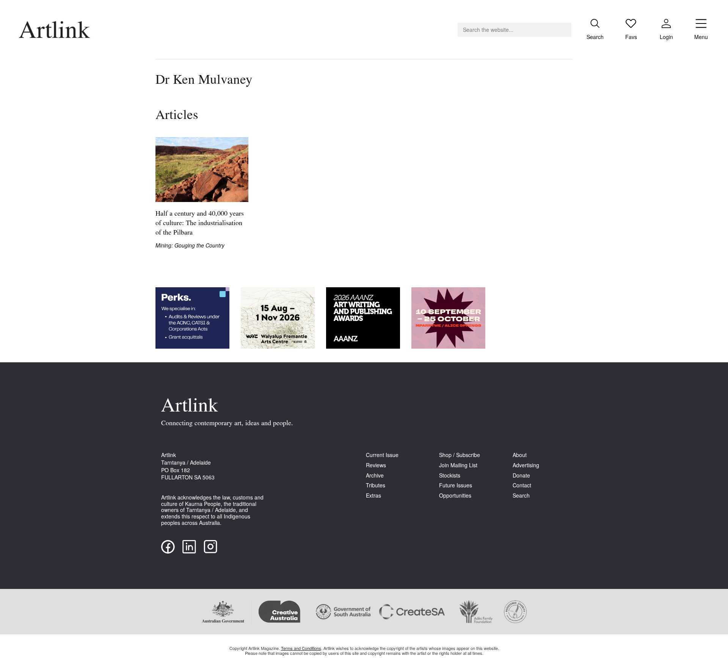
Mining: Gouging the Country (189, 245)
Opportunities (455, 495)
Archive (375, 475)
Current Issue (382, 455)
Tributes (375, 485)
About (520, 455)
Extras (373, 495)
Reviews (376, 465)
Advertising (526, 465)
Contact (522, 485)
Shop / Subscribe (459, 455)
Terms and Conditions (301, 648)
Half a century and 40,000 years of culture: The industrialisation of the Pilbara (199, 223)
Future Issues (455, 485)
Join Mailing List (458, 465)
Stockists (449, 475)
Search (521, 495)
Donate (521, 475)
